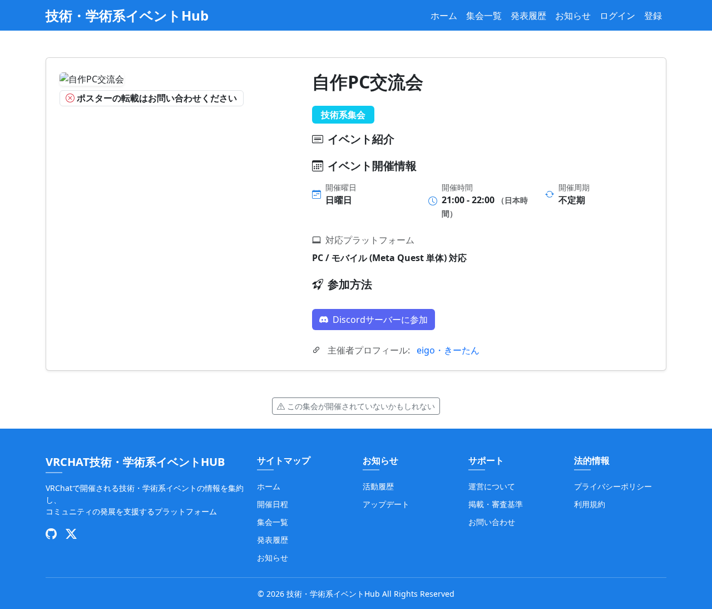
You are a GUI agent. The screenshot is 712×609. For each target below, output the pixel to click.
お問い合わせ (491, 522)
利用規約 (589, 504)
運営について (491, 486)
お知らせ (573, 15)
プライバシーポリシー (613, 486)
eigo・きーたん (448, 350)
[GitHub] (51, 534)
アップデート (386, 504)
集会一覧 (484, 15)
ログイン (617, 15)
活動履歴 (378, 486)
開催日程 (272, 504)
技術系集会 (343, 115)
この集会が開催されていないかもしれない (361, 406)
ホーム (444, 15)
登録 (653, 15)
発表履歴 (528, 15)
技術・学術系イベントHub (127, 15)
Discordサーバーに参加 (380, 319)
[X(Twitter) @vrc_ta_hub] (71, 534)
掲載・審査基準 (495, 504)
